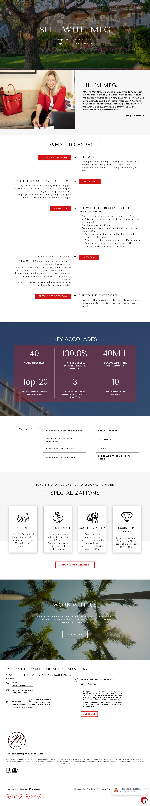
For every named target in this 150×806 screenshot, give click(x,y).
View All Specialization (75, 565)
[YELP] (21, 796)
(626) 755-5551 (19, 693)
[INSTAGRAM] (8, 796)
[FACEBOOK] (14, 796)
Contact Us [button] (75, 634)
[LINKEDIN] (27, 796)
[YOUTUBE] (33, 796)
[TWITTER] (40, 796)
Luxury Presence (30, 789)
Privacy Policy (90, 706)
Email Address (89, 684)
